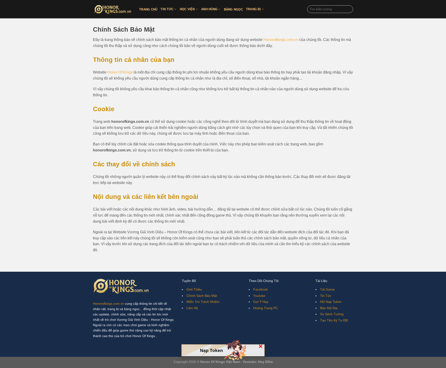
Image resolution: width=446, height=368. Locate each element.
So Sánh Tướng (332, 314)
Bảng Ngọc (233, 9)
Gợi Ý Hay (260, 302)
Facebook (260, 289)
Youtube (259, 296)
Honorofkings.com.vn (280, 40)
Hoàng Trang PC (265, 308)
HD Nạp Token (330, 302)
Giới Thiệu (194, 289)
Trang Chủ (148, 9)
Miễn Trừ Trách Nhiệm (203, 302)
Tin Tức (167, 9)
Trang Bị (253, 9)
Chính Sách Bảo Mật (202, 296)
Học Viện (187, 9)
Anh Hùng (209, 9)
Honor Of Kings (120, 72)
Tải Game (327, 289)
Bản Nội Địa (329, 308)
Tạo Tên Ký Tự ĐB (334, 320)
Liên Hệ (192, 308)
